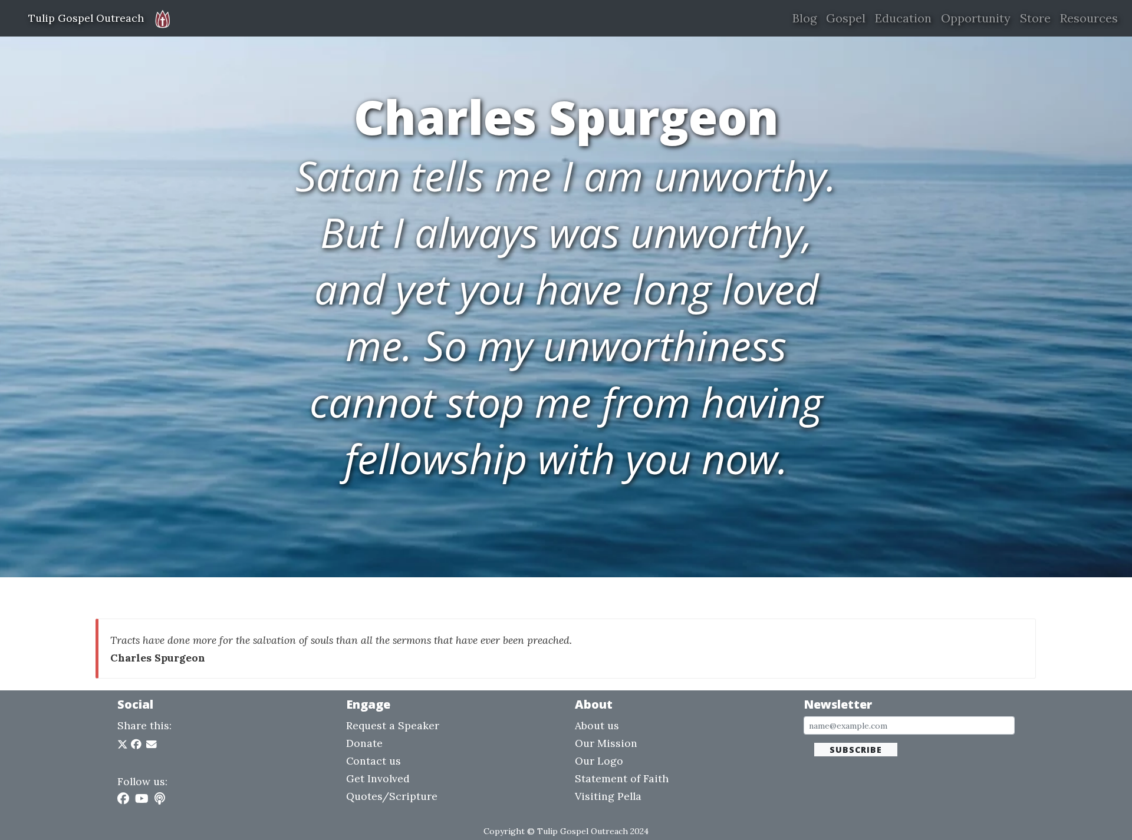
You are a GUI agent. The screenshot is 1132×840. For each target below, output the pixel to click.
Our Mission (606, 743)
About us (597, 725)
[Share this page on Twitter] (124, 744)
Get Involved (378, 778)
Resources (1089, 18)
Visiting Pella (608, 796)
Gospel (846, 18)
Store (1035, 18)
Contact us (373, 761)
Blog (804, 18)
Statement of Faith (622, 778)
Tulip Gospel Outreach (86, 18)
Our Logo (599, 761)
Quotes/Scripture (391, 796)
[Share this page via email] (151, 744)
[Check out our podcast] (159, 798)
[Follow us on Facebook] (123, 798)
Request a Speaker (392, 725)
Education (903, 18)
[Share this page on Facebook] (136, 744)
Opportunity (976, 18)
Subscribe (856, 749)
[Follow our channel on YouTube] (142, 798)
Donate (364, 743)
